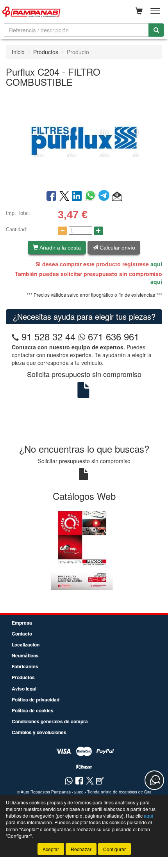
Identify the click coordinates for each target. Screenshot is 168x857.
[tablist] (84, 548)
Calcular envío (116, 247)
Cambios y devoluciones (39, 732)
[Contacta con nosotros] (154, 780)
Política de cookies (33, 710)
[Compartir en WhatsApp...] (91, 196)
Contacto (22, 633)
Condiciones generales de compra (50, 721)
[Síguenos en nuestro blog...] (100, 781)
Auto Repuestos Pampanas (46, 792)
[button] (117, 196)
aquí (156, 264)
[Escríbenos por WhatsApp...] (68, 781)
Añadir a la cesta (59, 247)
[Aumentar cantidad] (98, 231)
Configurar (114, 849)
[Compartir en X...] (64, 196)
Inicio (18, 52)
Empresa (22, 622)
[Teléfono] (15, 336)
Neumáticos (25, 655)
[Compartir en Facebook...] (51, 196)
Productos (45, 52)
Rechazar (81, 849)
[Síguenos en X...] (90, 781)
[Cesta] (139, 11)
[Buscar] (156, 30)
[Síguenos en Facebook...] (79, 781)
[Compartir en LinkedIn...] (77, 196)
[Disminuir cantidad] (62, 231)
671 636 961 (112, 336)
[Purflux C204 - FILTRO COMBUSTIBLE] (84, 140)
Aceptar (51, 849)
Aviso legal (24, 688)
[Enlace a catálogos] (84, 548)
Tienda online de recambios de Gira (119, 792)
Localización (25, 644)
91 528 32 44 (48, 336)
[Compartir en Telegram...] (105, 196)
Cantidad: (16, 229)
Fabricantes (25, 666)
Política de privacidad (35, 699)
